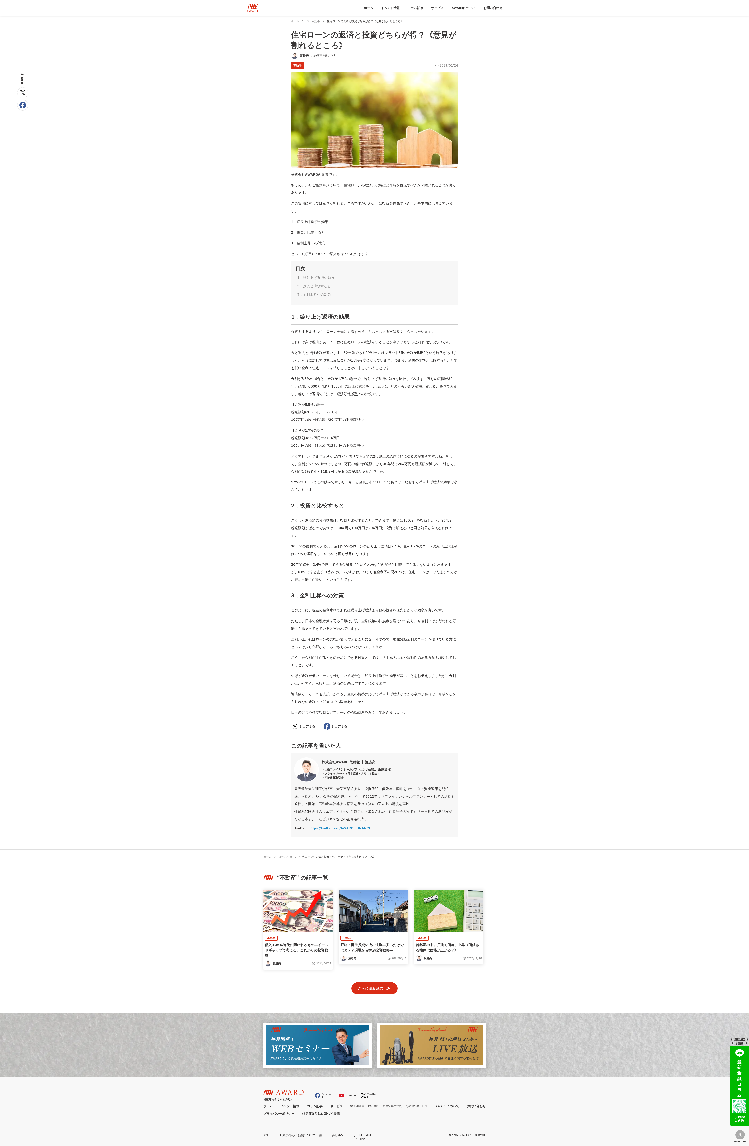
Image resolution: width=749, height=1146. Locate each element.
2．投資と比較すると (314, 286)
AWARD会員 (356, 1106)
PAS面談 (373, 1106)
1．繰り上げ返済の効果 (316, 277)
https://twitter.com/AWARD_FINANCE (340, 828)
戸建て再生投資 (392, 1106)
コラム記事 (415, 8)
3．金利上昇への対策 (314, 294)
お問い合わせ (493, 8)
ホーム (368, 8)
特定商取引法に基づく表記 (321, 1114)
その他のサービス (417, 1106)
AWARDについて (464, 8)
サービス (437, 8)
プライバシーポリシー (279, 1114)
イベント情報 (390, 8)
